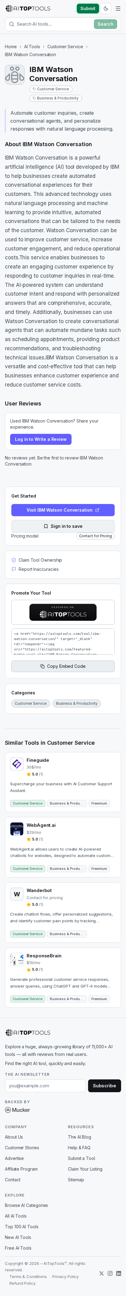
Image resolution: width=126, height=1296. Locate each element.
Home (11, 46)
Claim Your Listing (85, 1169)
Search (105, 24)
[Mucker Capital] (17, 1110)
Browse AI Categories (26, 1205)
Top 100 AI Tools (22, 1226)
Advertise (14, 1158)
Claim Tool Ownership (40, 560)
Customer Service (65, 46)
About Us (14, 1136)
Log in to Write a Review (41, 439)
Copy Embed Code (66, 666)
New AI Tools (18, 1237)
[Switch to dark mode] (105, 8)
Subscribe (104, 1086)
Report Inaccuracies (38, 569)
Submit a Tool (81, 1158)
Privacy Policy (65, 1276)
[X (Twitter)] (101, 1273)
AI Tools (32, 46)
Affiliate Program (21, 1169)
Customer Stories (22, 1147)
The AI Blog (79, 1136)
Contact (12, 1179)
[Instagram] (110, 1273)
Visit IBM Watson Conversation (60, 510)
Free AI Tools (18, 1248)
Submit (87, 8)
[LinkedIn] (118, 1273)
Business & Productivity (58, 98)
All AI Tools (16, 1216)
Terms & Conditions (28, 1276)
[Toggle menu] (118, 8)
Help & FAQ (79, 1147)
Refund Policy (22, 1283)
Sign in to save (67, 526)
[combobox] (54, 23)
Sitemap (76, 1179)
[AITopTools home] (28, 8)
